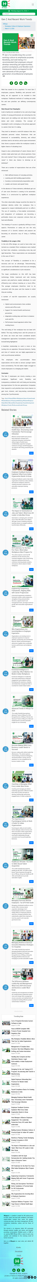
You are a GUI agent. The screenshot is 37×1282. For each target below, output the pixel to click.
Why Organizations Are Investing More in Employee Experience (22, 1196)
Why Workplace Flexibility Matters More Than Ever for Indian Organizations (23, 1041)
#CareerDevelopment (28, 403)
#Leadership (19, 403)
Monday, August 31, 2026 (19, 11)
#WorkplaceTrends (6, 405)
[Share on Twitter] (16, 83)
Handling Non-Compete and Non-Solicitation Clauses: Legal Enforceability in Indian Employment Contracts (21, 1061)
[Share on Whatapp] (25, 83)
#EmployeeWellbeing (17, 400)
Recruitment (18, 1251)
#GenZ (6, 398)
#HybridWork (4, 403)
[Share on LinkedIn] (21, 83)
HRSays (5, 24)
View (31, 453)
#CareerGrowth (31, 398)
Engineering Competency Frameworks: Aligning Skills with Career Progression (22, 1178)
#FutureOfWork (12, 398)
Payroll (18, 1255)
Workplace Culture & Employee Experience (17, 26)
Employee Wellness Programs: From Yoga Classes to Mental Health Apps (22, 1204)
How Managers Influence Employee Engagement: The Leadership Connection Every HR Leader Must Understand (21, 1122)
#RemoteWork (12, 403)
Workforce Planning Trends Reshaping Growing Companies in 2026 (22, 1140)
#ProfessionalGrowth (17, 405)
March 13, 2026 (9, 28)
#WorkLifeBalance (6, 400)
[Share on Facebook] (11, 83)
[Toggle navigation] (32, 4)
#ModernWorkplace (28, 400)
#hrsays (25, 405)
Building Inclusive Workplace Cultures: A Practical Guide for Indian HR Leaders (23, 1132)
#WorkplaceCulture (22, 398)
